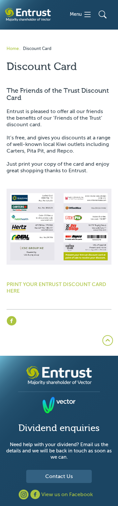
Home (13, 48)
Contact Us (59, 476)
